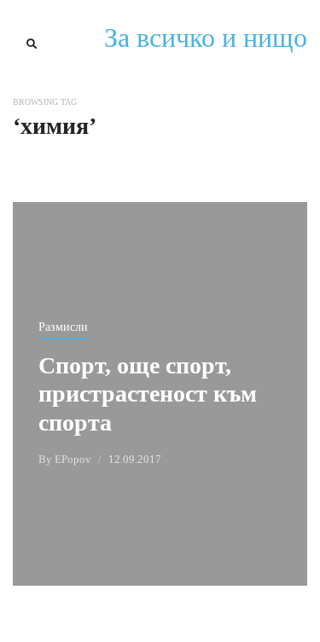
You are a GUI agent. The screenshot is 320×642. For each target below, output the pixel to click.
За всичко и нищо (205, 37)
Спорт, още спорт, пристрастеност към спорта (147, 394)
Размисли (63, 327)
